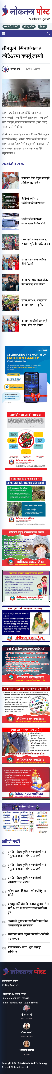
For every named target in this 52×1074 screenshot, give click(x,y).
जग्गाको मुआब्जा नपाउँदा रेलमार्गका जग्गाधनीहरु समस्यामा (28, 923)
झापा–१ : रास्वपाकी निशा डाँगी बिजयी (34, 261)
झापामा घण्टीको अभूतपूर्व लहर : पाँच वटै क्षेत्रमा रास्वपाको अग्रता (34, 325)
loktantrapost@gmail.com (24, 1003)
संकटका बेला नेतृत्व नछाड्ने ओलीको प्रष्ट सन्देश (35, 180)
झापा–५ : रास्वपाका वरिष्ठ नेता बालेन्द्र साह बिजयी (34, 282)
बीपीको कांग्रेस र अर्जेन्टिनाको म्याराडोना (33, 201)
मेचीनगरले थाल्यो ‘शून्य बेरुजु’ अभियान (24, 949)
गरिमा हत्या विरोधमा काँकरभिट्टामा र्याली (27, 893)
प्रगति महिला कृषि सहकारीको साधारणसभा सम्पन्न (24, 880)
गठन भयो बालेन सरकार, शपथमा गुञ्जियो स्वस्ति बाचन (35, 241)
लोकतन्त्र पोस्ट (15, 69)
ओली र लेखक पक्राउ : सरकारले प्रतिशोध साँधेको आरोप (34, 223)
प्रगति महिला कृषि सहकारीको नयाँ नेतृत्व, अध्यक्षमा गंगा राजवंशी (27, 854)
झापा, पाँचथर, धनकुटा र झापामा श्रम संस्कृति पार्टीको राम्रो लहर (34, 305)
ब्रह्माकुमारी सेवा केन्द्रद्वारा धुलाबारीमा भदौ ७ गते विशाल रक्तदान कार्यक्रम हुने (28, 908)
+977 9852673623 (20, 998)
